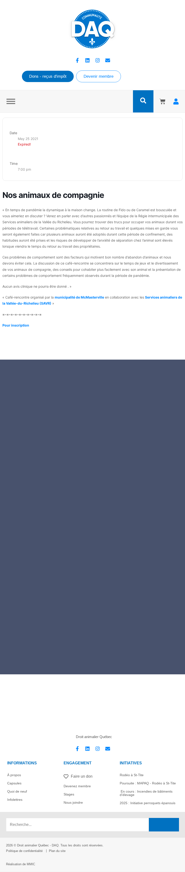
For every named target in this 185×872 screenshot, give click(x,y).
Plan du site (57, 851)
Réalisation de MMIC (20, 864)
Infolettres (14, 800)
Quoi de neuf (17, 791)
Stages (69, 794)
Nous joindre (73, 802)
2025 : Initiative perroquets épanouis (147, 803)
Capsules (14, 783)
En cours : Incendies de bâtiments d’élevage (146, 793)
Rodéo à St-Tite (132, 775)
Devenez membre (77, 786)
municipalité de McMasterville (79, 297)
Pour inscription (15, 325)
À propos (14, 775)
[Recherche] (164, 824)
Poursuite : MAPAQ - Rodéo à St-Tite (148, 783)
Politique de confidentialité (24, 851)
